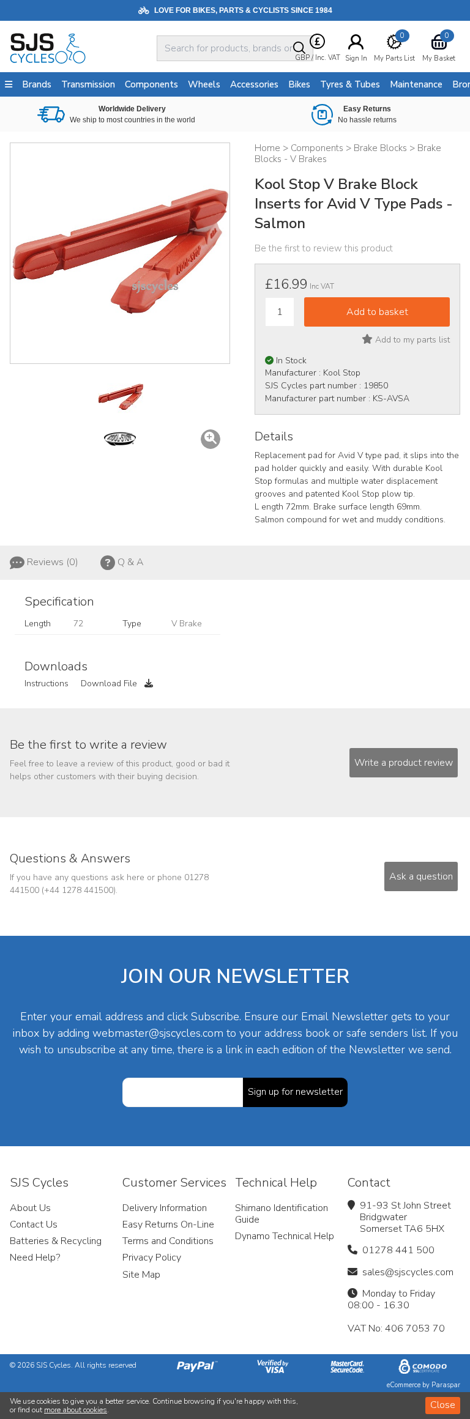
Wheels (204, 84)
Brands (36, 84)
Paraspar (445, 1385)
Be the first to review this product (324, 248)
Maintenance (416, 84)
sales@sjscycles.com (407, 1272)
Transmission (88, 84)
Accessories (254, 84)
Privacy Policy (151, 1257)
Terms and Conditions (168, 1241)
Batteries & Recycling (56, 1241)
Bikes (299, 84)
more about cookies (75, 1410)
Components (151, 84)
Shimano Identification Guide (281, 1213)
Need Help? (35, 1257)
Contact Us (34, 1224)
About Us (30, 1208)
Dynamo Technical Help (284, 1236)
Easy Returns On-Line (168, 1224)
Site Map (141, 1274)
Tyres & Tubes (350, 84)
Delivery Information (164, 1208)
